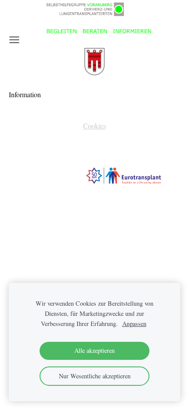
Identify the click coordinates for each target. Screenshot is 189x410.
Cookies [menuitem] (94, 125)
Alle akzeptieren (94, 350)
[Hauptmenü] (14, 40)
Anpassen (134, 323)
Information (26, 94)
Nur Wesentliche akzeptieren (95, 376)
